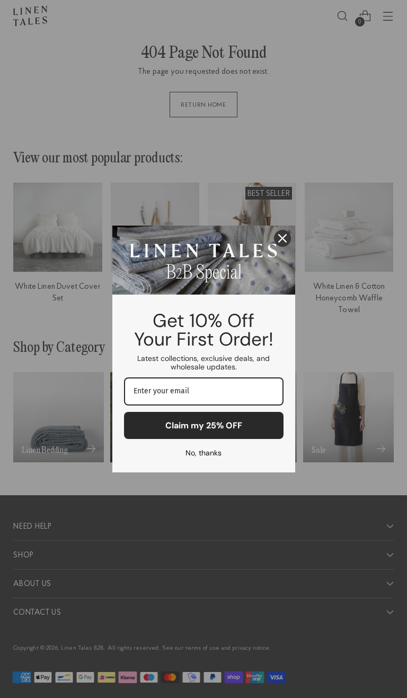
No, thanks (203, 453)
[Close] (282, 238)
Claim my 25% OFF (203, 425)
